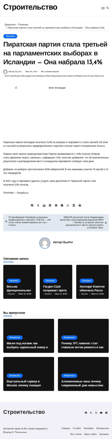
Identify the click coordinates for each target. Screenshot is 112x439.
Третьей (100, 76)
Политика (10, 36)
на (34, 76)
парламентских (59, 76)
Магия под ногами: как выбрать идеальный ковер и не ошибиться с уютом (27, 347)
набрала (41, 76)
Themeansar (21, 432)
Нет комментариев (50, 72)
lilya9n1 (67, 242)
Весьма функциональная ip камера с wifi (19, 290)
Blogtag (7, 432)
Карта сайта (90, 434)
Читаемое (89, 428)
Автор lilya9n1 (15, 72)
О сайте (77, 428)
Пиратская (82, 76)
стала (91, 76)
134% (8, 76)
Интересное (15, 337)
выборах (16, 76)
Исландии (27, 76)
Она (49, 76)
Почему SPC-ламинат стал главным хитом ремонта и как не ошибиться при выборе (82, 347)
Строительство (30, 7)
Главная (66, 428)
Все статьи (76, 434)
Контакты (104, 434)
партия (72, 76)
